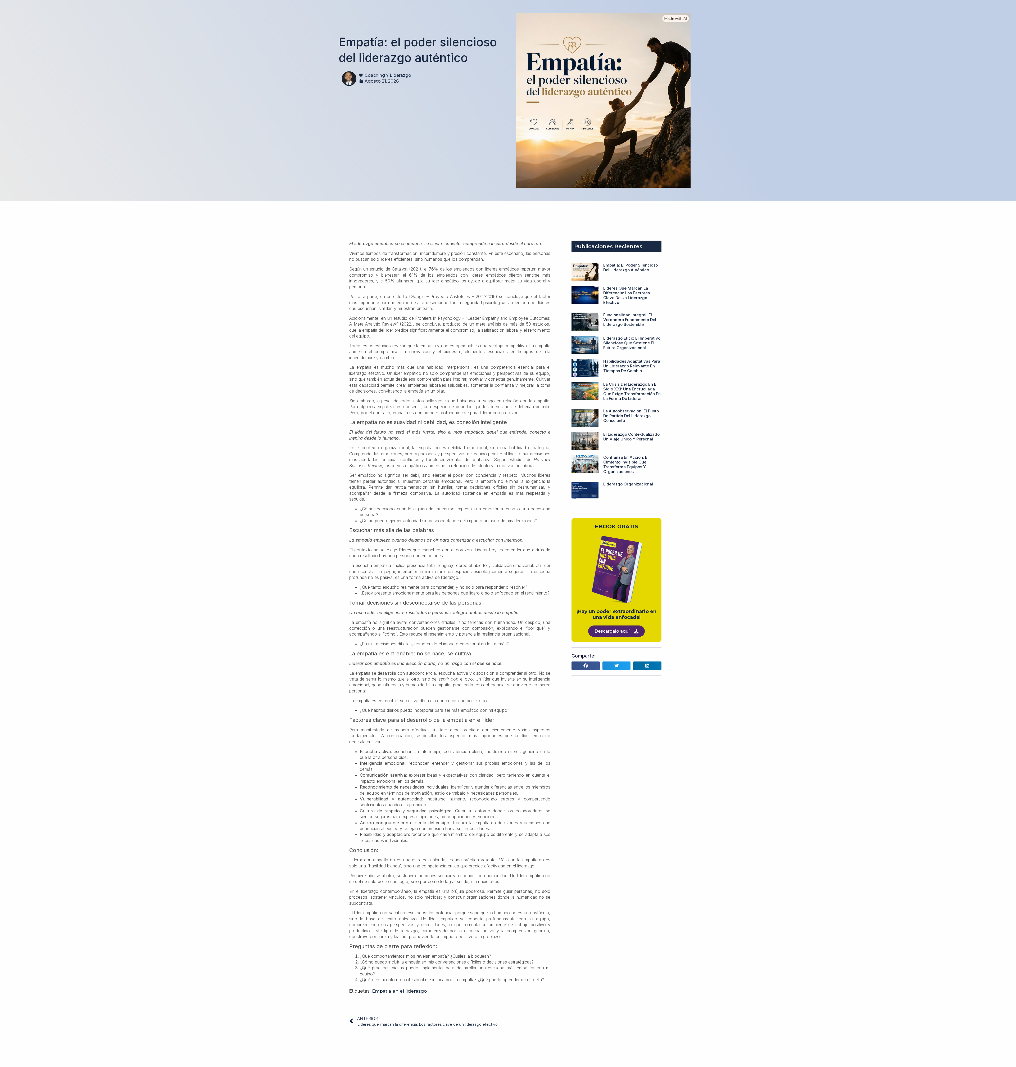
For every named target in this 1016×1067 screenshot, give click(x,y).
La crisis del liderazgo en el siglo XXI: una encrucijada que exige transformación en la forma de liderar (632, 391)
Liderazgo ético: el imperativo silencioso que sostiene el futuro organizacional (631, 343)
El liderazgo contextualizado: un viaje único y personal (632, 437)
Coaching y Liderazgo (388, 75)
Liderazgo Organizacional (628, 484)
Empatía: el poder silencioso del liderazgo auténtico (630, 267)
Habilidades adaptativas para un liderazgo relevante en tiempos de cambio (631, 366)
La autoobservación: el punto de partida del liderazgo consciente (631, 415)
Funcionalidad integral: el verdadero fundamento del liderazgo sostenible (629, 319)
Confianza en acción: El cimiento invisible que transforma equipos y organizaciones (625, 464)
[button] (586, 665)
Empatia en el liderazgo (399, 991)
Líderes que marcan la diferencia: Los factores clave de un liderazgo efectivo (626, 295)
